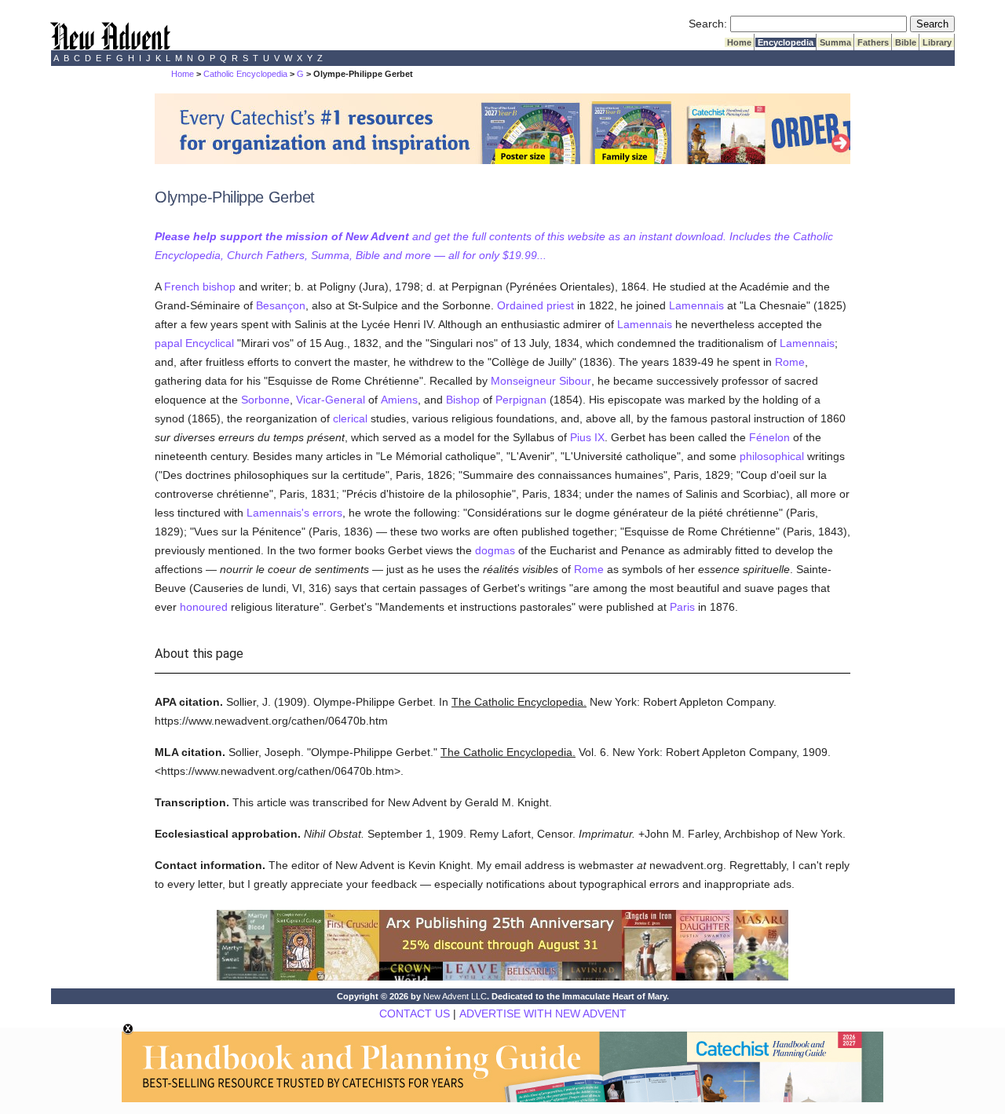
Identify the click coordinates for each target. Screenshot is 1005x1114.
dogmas (495, 550)
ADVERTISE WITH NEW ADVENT (543, 1013)
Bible (906, 42)
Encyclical (209, 343)
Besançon (280, 305)
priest (560, 305)
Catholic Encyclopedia (245, 74)
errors (327, 512)
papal (168, 343)
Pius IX (587, 437)
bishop (219, 286)
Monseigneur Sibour (541, 380)
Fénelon (769, 437)
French (181, 286)
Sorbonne (265, 399)
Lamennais (696, 305)
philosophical (772, 456)
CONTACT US (414, 1013)
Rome (790, 362)
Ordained (520, 305)
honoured (204, 607)
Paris (682, 607)
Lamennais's (278, 512)
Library (937, 42)
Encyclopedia (785, 42)
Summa (835, 42)
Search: (708, 23)
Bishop (463, 399)
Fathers (873, 42)
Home (739, 42)
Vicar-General (330, 399)
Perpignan (520, 399)
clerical (350, 418)
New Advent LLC (455, 996)
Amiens (399, 399)
